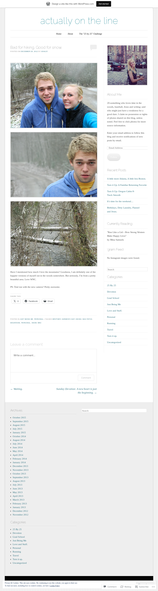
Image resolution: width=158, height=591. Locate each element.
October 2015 (19, 417)
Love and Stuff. (114, 310)
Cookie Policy (55, 586)
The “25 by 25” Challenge (90, 34)
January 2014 (19, 462)
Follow (113, 157)
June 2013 (18, 488)
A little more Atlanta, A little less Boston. (126, 178)
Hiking (78, 319)
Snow (34, 323)
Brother (57, 319)
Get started (104, 4)
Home (58, 34)
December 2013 (20, 466)
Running (111, 323)
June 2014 (18, 447)
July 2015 (17, 429)
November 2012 (20, 514)
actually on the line (79, 20)
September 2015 (20, 421)
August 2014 (19, 440)
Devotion (111, 291)
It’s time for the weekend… (120, 201)
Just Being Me (26, 319)
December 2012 (20, 511)
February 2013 (20, 503)
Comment (86, 377)
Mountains (15, 323)
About (70, 34)
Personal (39, 319)
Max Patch (87, 319)
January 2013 (19, 507)
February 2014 (20, 458)
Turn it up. (112, 336)
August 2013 (19, 481)
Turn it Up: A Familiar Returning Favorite (127, 185)
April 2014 (18, 455)
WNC (40, 323)
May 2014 (18, 451)
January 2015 (19, 432)
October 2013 (19, 473)
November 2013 (20, 470)
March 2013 (18, 499)
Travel (110, 329)
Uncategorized (114, 342)
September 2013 (20, 477)
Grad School (113, 298)
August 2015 (19, 425)
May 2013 (18, 492)
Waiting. (16, 388)
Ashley (44, 51)
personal (26, 323)
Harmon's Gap (68, 319)
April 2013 (18, 496)
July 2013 (17, 485)
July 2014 (17, 444)
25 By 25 (111, 285)
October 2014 (19, 436)
